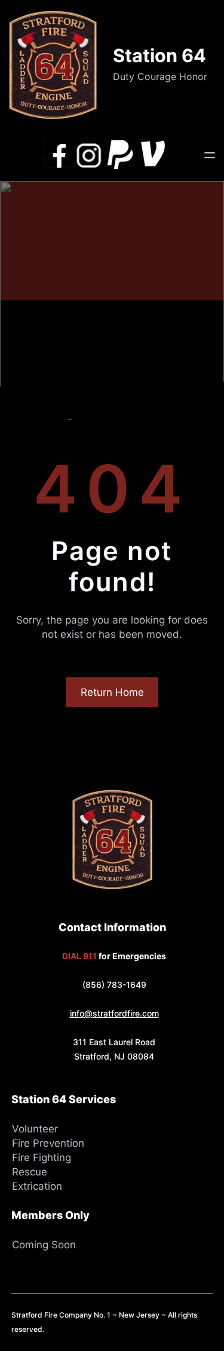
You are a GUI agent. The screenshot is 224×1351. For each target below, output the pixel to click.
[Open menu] (209, 155)
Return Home (112, 692)
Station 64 (159, 55)
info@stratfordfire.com (114, 1013)
